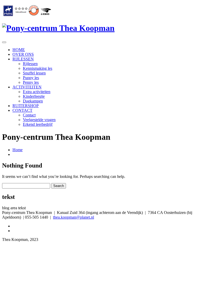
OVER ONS (23, 54)
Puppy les (31, 77)
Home (17, 150)
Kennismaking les (37, 68)
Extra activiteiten (36, 91)
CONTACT (22, 110)
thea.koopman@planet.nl (73, 217)
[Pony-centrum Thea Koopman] (58, 28)
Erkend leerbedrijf (37, 124)
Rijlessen (30, 63)
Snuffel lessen (34, 73)
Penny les (31, 82)
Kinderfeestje (34, 96)
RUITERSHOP (25, 105)
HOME (18, 49)
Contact (29, 115)
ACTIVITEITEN (27, 87)
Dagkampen (33, 101)
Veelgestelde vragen (39, 119)
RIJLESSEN (23, 59)
